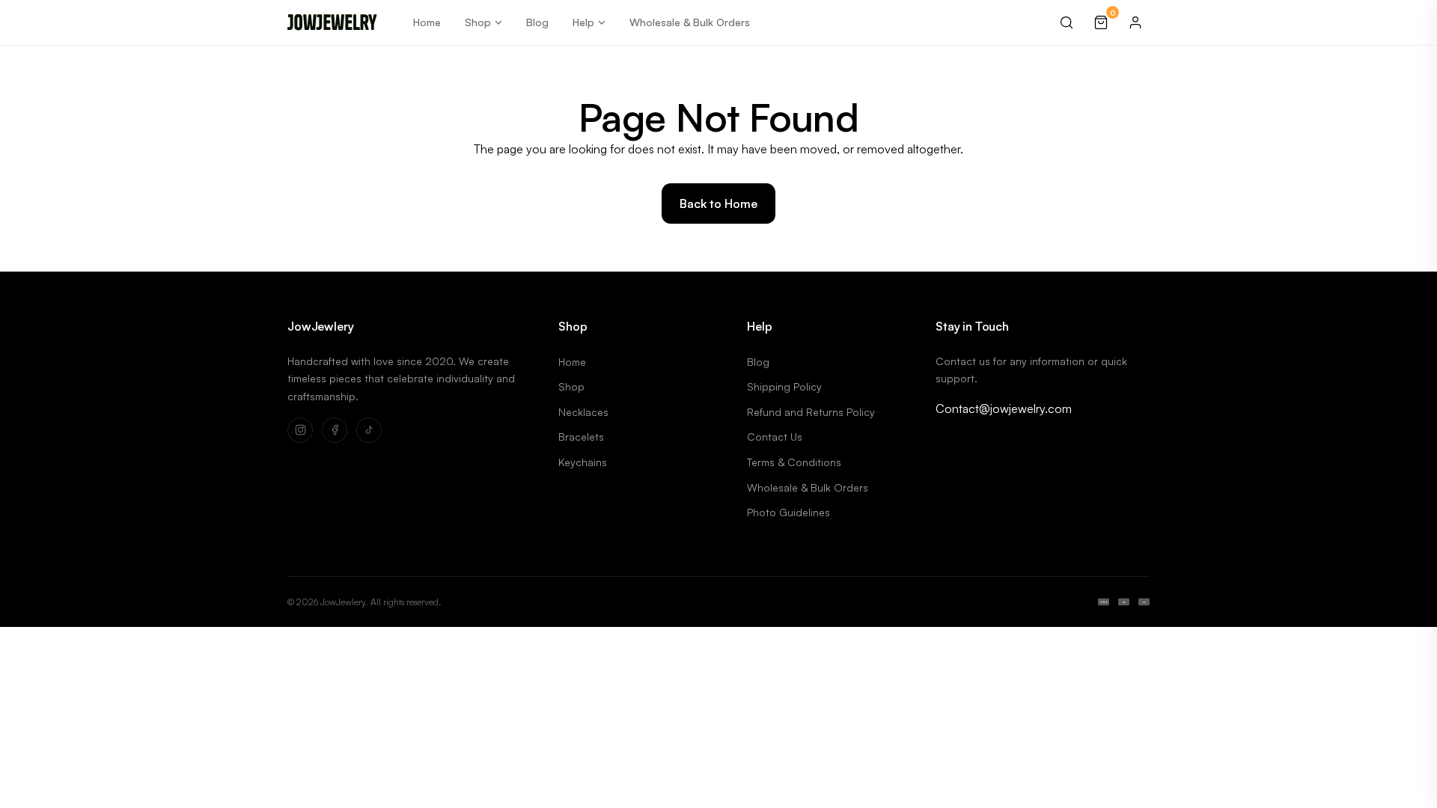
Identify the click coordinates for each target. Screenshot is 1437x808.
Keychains (582, 462)
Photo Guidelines (788, 512)
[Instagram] (300, 430)
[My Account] (1135, 22)
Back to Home (718, 203)
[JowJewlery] (332, 22)
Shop (478, 22)
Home (427, 22)
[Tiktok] (369, 430)
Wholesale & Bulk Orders (689, 22)
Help (583, 22)
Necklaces (583, 411)
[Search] (1066, 22)
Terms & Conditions (794, 462)
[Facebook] (334, 430)
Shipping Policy (784, 386)
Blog (537, 22)
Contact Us (774, 436)
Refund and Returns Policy (811, 411)
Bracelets (581, 436)
